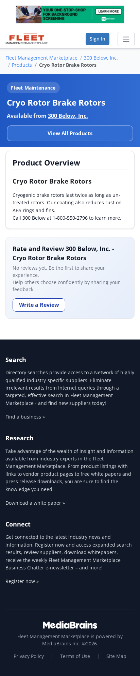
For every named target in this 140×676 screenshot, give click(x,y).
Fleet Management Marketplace (41, 57)
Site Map (116, 656)
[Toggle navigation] (126, 39)
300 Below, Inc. (101, 57)
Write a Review (39, 305)
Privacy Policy (29, 656)
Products (22, 65)
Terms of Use (75, 656)
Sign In (97, 38)
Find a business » (25, 416)
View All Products (70, 133)
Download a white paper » (35, 503)
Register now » (22, 581)
